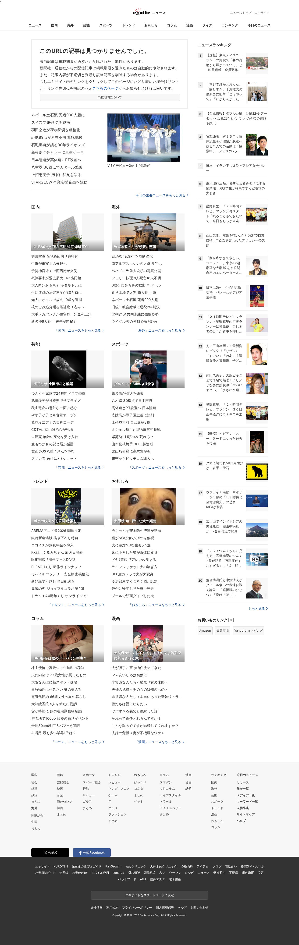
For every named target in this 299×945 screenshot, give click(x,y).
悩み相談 (134, 872)
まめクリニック (135, 866)
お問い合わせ (199, 907)
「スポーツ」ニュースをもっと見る (154, 467)
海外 (70, 25)
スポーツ (105, 25)
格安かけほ (79, 872)
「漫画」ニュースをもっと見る (158, 742)
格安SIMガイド (45, 872)
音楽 (60, 795)
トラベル (166, 801)
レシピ (189, 872)
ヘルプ (241, 821)
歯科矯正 (248, 872)
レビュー (114, 782)
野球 (86, 788)
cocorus (118, 872)
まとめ (35, 801)
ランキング (230, 25)
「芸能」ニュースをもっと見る (78, 467)
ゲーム (112, 795)
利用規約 (112, 907)
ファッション (117, 814)
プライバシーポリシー (137, 907)
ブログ (216, 866)
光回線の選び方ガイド (87, 866)
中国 (34, 822)
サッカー (89, 795)
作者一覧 (243, 788)
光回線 (63, 872)
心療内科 (187, 866)
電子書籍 (175, 879)
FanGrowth (113, 866)
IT (109, 801)
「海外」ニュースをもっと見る (158, 330)
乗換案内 (219, 872)
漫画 (189, 25)
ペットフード (127, 879)
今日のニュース (259, 25)
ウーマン (175, 872)
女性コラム (167, 788)
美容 (261, 872)
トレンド (128, 25)
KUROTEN (60, 866)
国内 (54, 25)
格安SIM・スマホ (252, 866)
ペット (138, 801)
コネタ (138, 788)
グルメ (112, 808)
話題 (188, 788)
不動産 (233, 872)
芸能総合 (63, 782)
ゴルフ (87, 801)
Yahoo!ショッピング (248, 630)
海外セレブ (64, 801)
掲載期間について (110, 97)
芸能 (86, 25)
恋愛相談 (150, 872)
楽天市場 (223, 630)
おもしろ (150, 25)
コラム (172, 25)
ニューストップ (240, 12)
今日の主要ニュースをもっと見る (160, 195)
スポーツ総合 (92, 782)
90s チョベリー (170, 808)
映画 (60, 788)
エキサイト (262, 12)
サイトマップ (246, 814)
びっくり (140, 782)
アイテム (202, 866)
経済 (34, 788)
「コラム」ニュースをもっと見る (76, 742)
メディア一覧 (246, 795)
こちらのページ (105, 88)
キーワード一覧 (247, 801)
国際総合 (37, 815)
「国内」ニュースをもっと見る (78, 330)
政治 (34, 795)
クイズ (207, 25)
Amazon (205, 630)
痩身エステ (157, 879)
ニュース (35, 25)
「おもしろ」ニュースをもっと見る (154, 605)
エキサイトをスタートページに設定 (149, 895)
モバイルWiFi (100, 872)
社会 (34, 782)
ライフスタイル (170, 795)
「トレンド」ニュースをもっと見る (74, 605)
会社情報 (97, 907)
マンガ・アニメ (119, 788)
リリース (243, 782)
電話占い (231, 866)
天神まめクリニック (163, 866)
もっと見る (256, 608)
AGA (143, 879)
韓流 (60, 808)
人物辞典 (243, 808)
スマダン (166, 782)
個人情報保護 (165, 907)
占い (162, 872)
